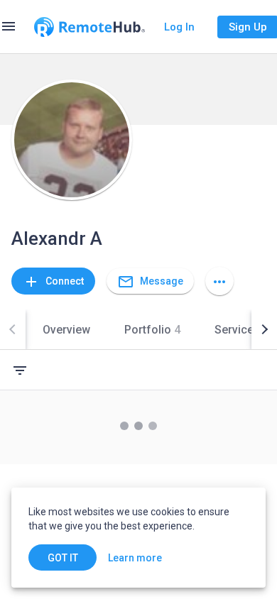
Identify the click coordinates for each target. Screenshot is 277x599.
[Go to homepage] (89, 27)
